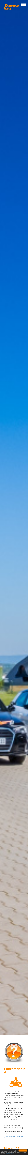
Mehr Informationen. (10, 1153)
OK (22, 1150)
